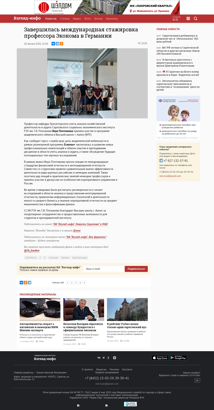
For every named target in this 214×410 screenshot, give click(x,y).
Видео (77, 18)
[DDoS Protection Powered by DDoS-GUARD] (130, 406)
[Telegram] (57, 43)
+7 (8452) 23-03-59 (169, 171)
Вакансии (101, 369)
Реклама (114, 369)
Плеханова (53, 257)
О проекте (87, 369)
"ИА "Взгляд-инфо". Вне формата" (86, 237)
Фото (87, 18)
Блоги (98, 18)
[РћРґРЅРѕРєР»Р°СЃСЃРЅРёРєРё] (61, 43)
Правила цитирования (107, 372)
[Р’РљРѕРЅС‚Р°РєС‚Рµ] (53, 43)
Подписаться (136, 268)
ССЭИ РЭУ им (30, 257)
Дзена (77, 230)
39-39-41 (188, 171)
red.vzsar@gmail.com (170, 175)
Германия (65, 257)
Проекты (112, 18)
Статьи (64, 18)
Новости (50, 18)
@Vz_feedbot (31, 250)
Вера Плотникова (79, 257)
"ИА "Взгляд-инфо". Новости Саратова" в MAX (80, 224)
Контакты (127, 369)
